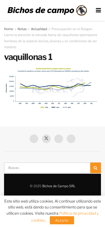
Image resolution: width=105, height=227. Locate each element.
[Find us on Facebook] (34, 138)
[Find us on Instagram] (71, 138)
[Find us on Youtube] (58, 138)
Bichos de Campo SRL (58, 186)
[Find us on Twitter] (46, 138)
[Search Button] (95, 167)
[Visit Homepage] (47, 10)
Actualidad (39, 29)
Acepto (62, 220)
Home (8, 29)
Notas (22, 29)
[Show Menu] (98, 10)
